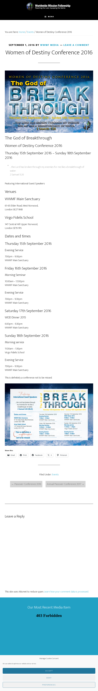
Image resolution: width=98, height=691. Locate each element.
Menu (51, 16)
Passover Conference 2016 (26, 484)
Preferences (49, 684)
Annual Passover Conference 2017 (65, 484)
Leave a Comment (76, 45)
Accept (49, 670)
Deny (49, 677)
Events (55, 474)
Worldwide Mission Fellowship (49, 7)
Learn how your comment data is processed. (66, 592)
